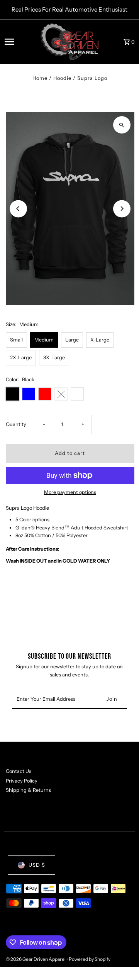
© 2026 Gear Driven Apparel (36, 959)
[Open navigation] (20, 41)
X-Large (99, 340)
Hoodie (62, 78)
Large (72, 340)
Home (39, 78)
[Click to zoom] (122, 125)
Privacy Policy (21, 781)
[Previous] (18, 208)
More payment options (70, 492)
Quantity (16, 424)
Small (16, 340)
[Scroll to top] (122, 946)
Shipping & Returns (28, 790)
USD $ (37, 865)
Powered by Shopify (89, 959)
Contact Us (18, 771)
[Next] (122, 208)
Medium (44, 340)
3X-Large (54, 357)
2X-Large (21, 357)
